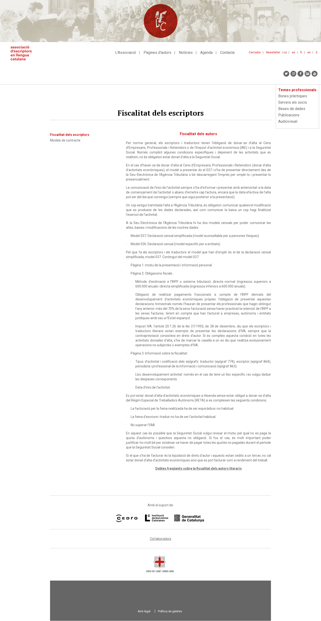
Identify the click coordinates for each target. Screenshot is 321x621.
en (309, 52)
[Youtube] (314, 74)
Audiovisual (287, 121)
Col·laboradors (160, 539)
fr (301, 52)
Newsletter (273, 52)
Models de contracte (65, 140)
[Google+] (307, 74)
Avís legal (144, 611)
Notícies (186, 52)
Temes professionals (297, 90)
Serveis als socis (292, 102)
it (316, 52)
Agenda (206, 52)
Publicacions (288, 115)
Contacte (227, 52)
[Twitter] (286, 74)
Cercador (255, 52)
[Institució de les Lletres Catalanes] (174, 518)
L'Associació (125, 52)
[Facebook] (300, 74)
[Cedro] (126, 518)
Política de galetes (170, 611)
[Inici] (23, 53)
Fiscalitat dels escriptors (69, 135)
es (293, 52)
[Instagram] (293, 74)
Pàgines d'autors (157, 52)
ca (285, 52)
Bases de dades (291, 108)
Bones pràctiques (292, 96)
